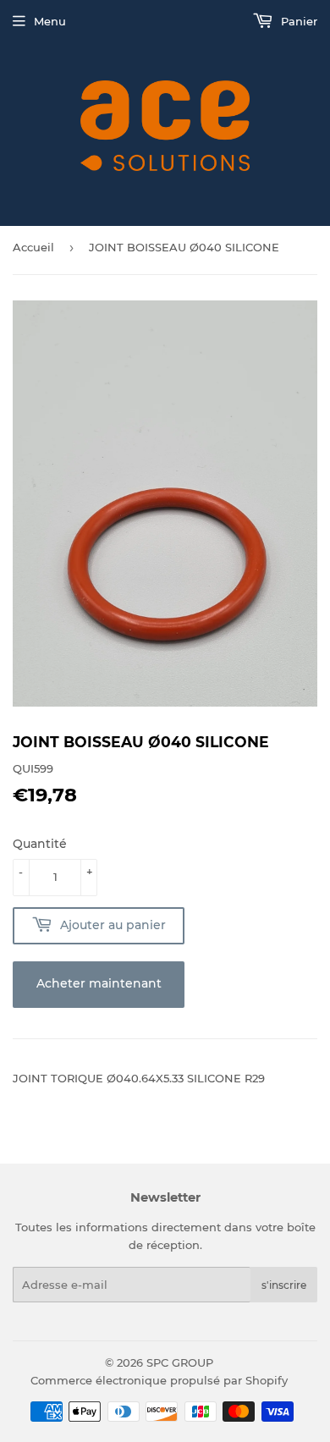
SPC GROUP (179, 1362)
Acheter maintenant (99, 983)
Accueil (33, 247)
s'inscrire (283, 1285)
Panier (297, 21)
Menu (50, 21)
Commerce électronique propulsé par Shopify (159, 1380)
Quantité (40, 843)
